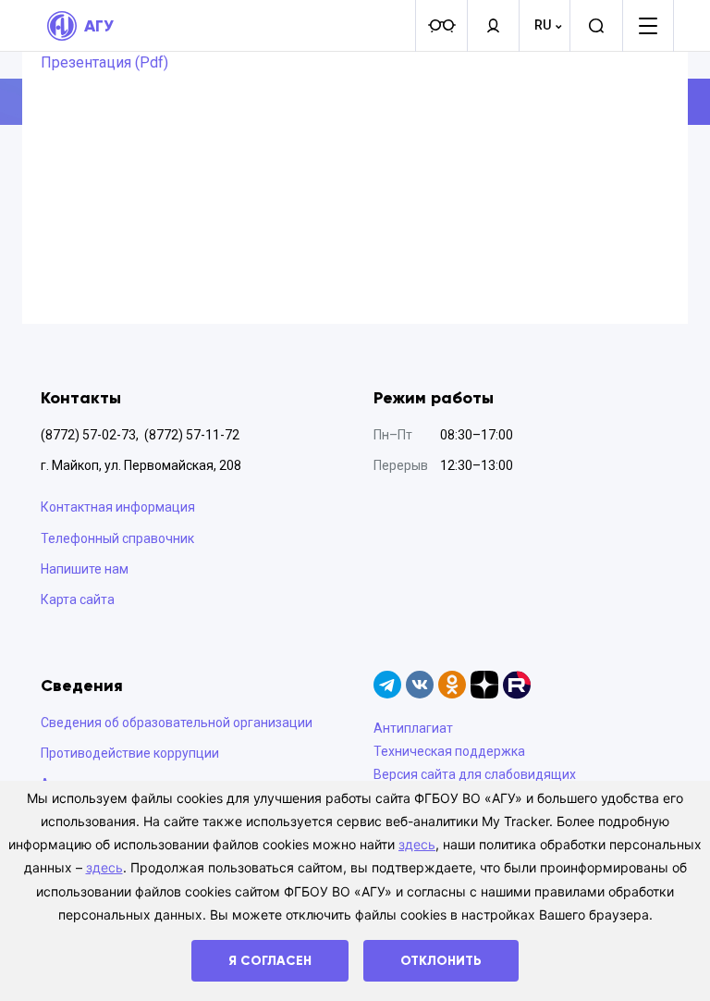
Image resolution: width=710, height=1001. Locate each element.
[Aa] (441, 26)
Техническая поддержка (449, 751)
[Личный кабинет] (493, 26)
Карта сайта (78, 599)
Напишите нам (85, 569)
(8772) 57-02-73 (88, 434)
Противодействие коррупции (130, 753)
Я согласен (270, 961)
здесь (416, 844)
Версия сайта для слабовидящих (474, 774)
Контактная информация (118, 507)
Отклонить (441, 961)
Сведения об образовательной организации (176, 722)
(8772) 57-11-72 (191, 434)
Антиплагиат (413, 728)
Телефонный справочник (117, 538)
